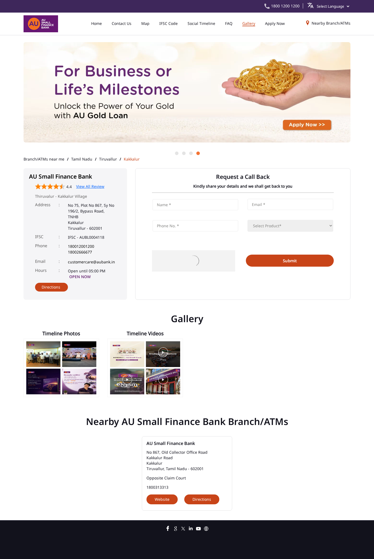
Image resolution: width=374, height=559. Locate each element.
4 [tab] (197, 153)
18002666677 (80, 252)
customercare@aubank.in (91, 261)
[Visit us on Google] (175, 528)
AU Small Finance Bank (170, 443)
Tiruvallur (108, 159)
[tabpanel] (187, 92)
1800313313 (157, 487)
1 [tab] (176, 153)
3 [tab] (190, 153)
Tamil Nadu (81, 159)
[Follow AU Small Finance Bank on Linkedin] (191, 528)
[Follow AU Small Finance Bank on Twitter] (183, 528)
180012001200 (81, 246)
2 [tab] (183, 153)
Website (162, 499)
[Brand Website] (206, 528)
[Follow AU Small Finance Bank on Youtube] (198, 528)
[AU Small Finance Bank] (41, 23)
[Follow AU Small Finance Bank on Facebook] (168, 528)
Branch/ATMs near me (44, 159)
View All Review (90, 186)
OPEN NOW (80, 276)
